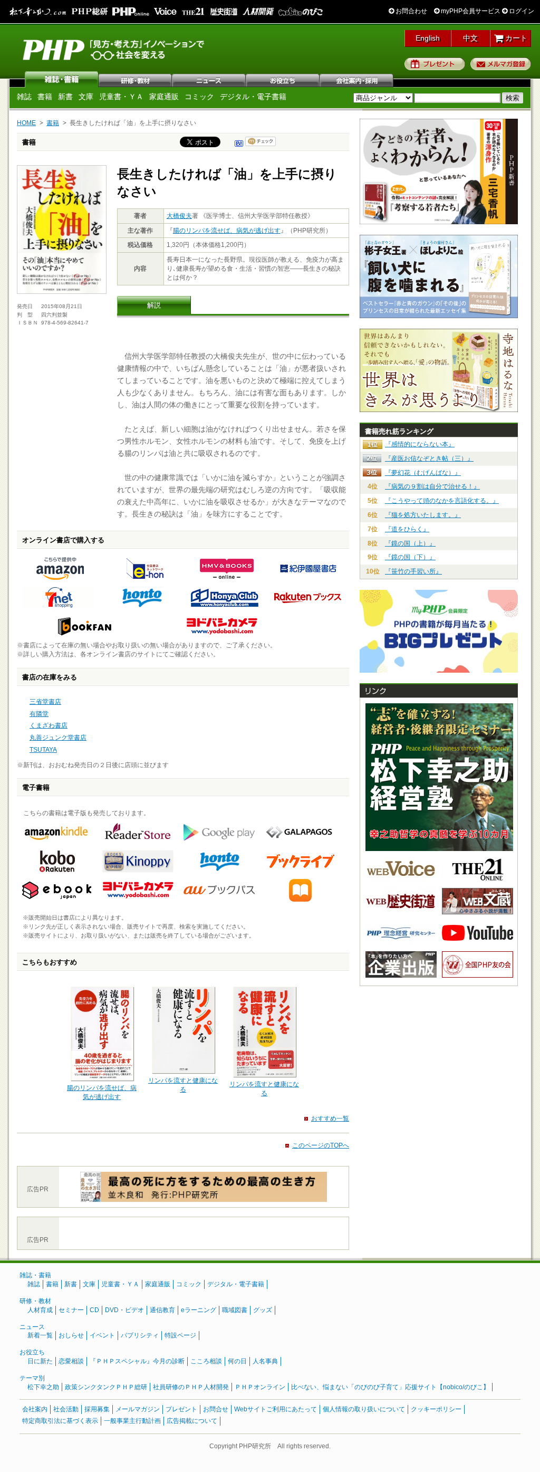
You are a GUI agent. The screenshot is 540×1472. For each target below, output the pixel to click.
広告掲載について (192, 1421)
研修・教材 (135, 79)
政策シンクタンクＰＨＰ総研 (106, 1387)
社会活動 (66, 1409)
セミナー (71, 1310)
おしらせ (71, 1335)
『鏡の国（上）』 (410, 543)
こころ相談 (206, 1361)
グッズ (262, 1310)
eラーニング (198, 1310)
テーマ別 (32, 1378)
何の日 (237, 1361)
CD (94, 1310)
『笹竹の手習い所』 (413, 571)
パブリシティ (140, 1335)
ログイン (520, 11)
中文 (470, 38)
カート (515, 38)
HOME (26, 123)
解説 (154, 305)
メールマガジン (137, 1409)
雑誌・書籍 (35, 1275)
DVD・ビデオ (124, 1310)
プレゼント (434, 64)
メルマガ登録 (500, 64)
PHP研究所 (114, 49)
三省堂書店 (45, 701)
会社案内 (357, 79)
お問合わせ (410, 11)
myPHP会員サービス (469, 11)
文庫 (86, 96)
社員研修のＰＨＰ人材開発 (191, 1387)
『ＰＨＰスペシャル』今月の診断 (137, 1361)
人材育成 (40, 1310)
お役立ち (283, 79)
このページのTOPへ (320, 1145)
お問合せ (215, 1409)
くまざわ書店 (49, 725)
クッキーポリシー (436, 1409)
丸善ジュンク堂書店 (58, 737)
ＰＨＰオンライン (260, 1387)
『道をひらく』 (407, 529)
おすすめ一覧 (330, 1118)
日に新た (40, 1361)
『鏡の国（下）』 (410, 557)
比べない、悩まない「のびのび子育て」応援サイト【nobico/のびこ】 (390, 1387)
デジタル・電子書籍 (253, 96)
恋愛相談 (71, 1361)
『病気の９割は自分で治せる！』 (432, 486)
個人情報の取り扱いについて (364, 1409)
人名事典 (265, 1361)
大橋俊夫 (179, 215)
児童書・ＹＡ (121, 96)
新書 (65, 96)
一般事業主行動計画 (132, 1421)
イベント (102, 1335)
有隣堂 (39, 714)
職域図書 (234, 1310)
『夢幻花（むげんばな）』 (423, 472)
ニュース (209, 79)
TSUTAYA (43, 749)
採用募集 (97, 1409)
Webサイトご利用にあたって (275, 1409)
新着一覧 (40, 1335)
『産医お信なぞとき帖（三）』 (429, 458)
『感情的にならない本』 (420, 444)
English (428, 38)
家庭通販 (164, 96)
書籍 (44, 96)
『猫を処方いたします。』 (423, 515)
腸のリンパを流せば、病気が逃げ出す (227, 230)
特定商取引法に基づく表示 (60, 1421)
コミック (199, 96)
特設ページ (180, 1335)
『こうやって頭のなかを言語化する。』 (442, 500)
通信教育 (162, 1310)
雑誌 (62, 79)
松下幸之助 (43, 1387)
